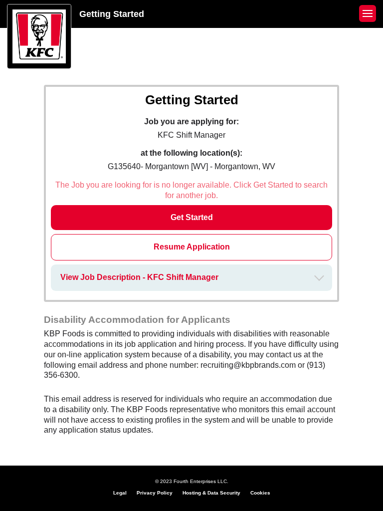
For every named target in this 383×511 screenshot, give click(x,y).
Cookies (260, 493)
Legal (120, 493)
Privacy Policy (155, 493)
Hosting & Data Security (211, 493)
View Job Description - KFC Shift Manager (139, 277)
